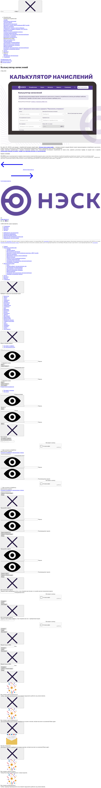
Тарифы (9, 249)
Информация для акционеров (11, 232)
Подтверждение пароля (44, 479)
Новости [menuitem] (11, 54)
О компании (7, 57)
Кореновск (6, 309)
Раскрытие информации (10, 234)
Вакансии (6, 229)
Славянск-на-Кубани (9, 321)
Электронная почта (19, 367)
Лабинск (6, 314)
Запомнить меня (6, 363)
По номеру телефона (6, 438)
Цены (8, 265)
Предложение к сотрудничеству (15, 268)
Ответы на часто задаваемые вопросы (16, 258)
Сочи (5, 322)
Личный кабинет (11, 250)
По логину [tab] (6, 391)
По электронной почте (6, 439)
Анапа (5, 298)
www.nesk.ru (9, 241)
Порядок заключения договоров (15, 270)
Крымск (6, 312)
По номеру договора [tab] (9, 390)
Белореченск (7, 302)
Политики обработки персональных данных (10, 242)
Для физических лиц (6, 59)
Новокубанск (7, 317)
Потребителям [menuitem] (16, 33)
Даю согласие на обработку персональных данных (8, 450)
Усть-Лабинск (7, 329)
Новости (6, 278)
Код (15, 646)
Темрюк (6, 323)
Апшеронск (6, 300)
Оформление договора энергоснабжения (17, 255)
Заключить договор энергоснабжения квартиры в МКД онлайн (22, 253)
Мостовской (7, 316)
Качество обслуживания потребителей (13, 236)
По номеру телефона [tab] (9, 345)
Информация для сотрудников (11, 238)
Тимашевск (6, 325)
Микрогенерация (11, 257)
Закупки (6, 230)
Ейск (5, 308)
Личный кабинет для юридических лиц (16, 266)
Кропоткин (6, 310)
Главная (6, 246)
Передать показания (12, 254)
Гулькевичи (6, 306)
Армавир (6, 301)
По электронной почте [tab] (9, 347)
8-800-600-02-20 (5, 219)
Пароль (40, 361)
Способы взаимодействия (13, 259)
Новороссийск (7, 318)
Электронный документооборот (15, 267)
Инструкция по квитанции (13, 251)
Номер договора (19, 394)
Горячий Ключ (7, 305)
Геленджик (6, 304)
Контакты (6, 51)
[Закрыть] (12, 287)
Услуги (5, 50)
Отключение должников (13, 262)
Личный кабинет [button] (6, 62)
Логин (16, 410)
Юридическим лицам (9, 263)
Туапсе (5, 327)
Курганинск (7, 313)
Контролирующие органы (10, 235)
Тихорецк (6, 326)
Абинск (5, 297)
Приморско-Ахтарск (9, 320)
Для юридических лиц (6, 60)
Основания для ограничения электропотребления (19, 261)
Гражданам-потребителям (10, 247)
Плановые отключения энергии (14, 274)
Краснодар (6, 296)
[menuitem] (52, 50)
